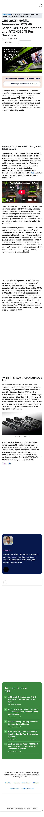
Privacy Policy (14, 788)
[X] (27, 42)
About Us (8, 783)
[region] (22, 814)
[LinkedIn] (20, 42)
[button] (35, 5)
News (9, 14)
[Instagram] (15, 798)
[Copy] (30, 42)
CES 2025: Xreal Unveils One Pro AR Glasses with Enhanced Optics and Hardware (23, 711)
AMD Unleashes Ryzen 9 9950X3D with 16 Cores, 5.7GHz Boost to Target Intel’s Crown (23, 746)
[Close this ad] (42, 810)
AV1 (32, 173)
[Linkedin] (24, 798)
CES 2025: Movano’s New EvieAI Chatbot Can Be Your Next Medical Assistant (23, 734)
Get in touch (26, 783)
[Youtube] (20, 798)
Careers (16, 783)
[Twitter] (6, 569)
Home (4, 14)
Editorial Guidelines (28, 788)
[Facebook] (23, 42)
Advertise (36, 783)
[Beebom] (8, 5)
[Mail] (28, 798)
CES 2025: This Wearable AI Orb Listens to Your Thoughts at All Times (22, 699)
